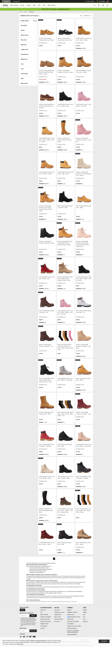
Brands (85, 610)
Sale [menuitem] (44, 5)
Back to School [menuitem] (51, 5)
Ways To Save (57, 617)
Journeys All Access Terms (74, 626)
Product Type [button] (24, 73)
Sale (84, 619)
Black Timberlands (52, 601)
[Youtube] (34, 637)
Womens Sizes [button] (25, 35)
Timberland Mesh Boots (61, 601)
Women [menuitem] (29, 5)
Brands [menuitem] (22, 5)
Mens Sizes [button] (24, 40)
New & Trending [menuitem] (14, 5)
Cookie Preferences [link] (72, 634)
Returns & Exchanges (45, 617)
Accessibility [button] (102, 1)
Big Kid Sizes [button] (24, 59)
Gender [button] (23, 30)
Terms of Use (70, 619)
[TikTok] (21, 637)
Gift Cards (56, 621)
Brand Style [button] (24, 25)
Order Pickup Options (45, 621)
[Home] (5, 5)
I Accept (104, 641)
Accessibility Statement (73, 621)
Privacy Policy (70, 614)
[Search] (95, 5)
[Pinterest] (24, 637)
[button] (108, 1)
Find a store (23, 628)
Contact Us (43, 610)
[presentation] (14, 5)
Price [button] (22, 68)
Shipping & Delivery (45, 619)
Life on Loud (57, 610)
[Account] (103, 5)
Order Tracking (90, 1)
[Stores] (99, 5)
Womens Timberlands (72, 601)
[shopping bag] (108, 5)
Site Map (42, 628)
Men (84, 614)
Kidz (84, 617)
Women (84, 612)
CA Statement (70, 623)
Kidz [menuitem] (39, 5)
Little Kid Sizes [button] (25, 54)
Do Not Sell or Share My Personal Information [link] (73, 631)
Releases (85, 621)
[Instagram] (27, 637)
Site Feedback (43, 626)
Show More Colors (43, 42)
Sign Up (22, 610)
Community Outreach (72, 612)
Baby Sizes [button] (24, 44)
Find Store (33, 630)
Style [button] (22, 78)
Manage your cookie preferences (38, 640)
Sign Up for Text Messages (26, 613)
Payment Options (44, 623)
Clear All (35, 20)
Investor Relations (71, 628)
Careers (69, 610)
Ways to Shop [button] (24, 83)
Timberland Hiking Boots (42, 601)
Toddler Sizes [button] (24, 49)
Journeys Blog (57, 614)
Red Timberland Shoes (31, 601)
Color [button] (22, 64)
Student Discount (58, 619)
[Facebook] (30, 637)
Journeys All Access (59, 612)
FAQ (41, 612)
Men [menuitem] (34, 5)
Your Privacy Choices (75, 617)
